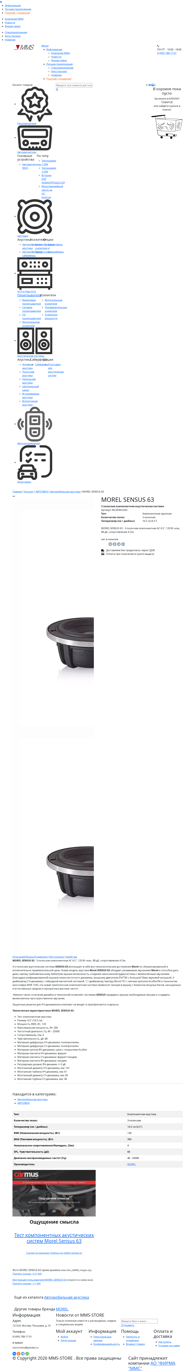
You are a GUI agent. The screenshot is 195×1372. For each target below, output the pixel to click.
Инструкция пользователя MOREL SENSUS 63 (39, 1279)
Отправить (127, 1325)
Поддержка (42, 957)
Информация (13, 5)
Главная (17, 491)
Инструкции (58, 957)
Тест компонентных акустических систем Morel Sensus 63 (54, 1238)
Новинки (10, 39)
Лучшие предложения (18, 9)
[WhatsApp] (123, 544)
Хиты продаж (13, 36)
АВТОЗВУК (42, 491)
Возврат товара (135, 1344)
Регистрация (68, 1340)
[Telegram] (119, 544)
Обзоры (29, 957)
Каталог (28, 491)
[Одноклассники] (114, 544)
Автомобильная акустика (65, 491)
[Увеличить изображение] (13, 496)
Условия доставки (169, 1345)
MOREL (131, 1164)
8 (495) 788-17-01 (167, 53)
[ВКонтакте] (110, 544)
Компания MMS (14, 19)
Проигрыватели (29, 295)
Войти (64, 1336)
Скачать (27, 1273)
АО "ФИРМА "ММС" (151, 1365)
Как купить (164, 1342)
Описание (18, 957)
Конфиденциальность (106, 1344)
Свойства (71, 957)
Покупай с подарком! (17, 12)
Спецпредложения (16, 32)
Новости (10, 22)
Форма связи (12, 26)
